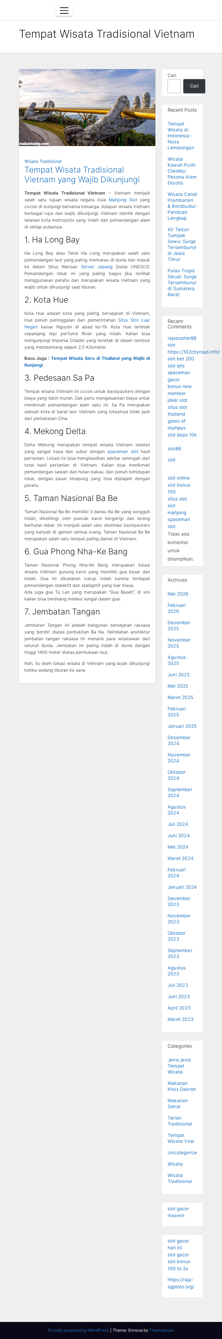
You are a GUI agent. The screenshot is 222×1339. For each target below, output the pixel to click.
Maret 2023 (181, 1019)
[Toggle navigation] (64, 10)
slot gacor (178, 1254)
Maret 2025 (180, 697)
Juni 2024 (179, 835)
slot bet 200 (181, 358)
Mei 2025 (178, 686)
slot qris (176, 365)
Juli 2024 (178, 824)
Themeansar (161, 1330)
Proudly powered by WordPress (79, 1330)
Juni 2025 (179, 674)
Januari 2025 (182, 726)
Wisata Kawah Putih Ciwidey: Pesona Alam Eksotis (182, 171)
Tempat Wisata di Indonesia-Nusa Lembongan (181, 135)
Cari (172, 75)
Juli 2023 (178, 985)
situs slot (177, 499)
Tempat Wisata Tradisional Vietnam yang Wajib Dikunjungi (82, 174)
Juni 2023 (179, 996)
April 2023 (179, 1008)
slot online (179, 478)
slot (171, 459)
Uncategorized (184, 1152)
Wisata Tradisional (43, 161)
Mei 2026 (178, 594)
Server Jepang (97, 266)
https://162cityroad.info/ (194, 352)
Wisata (175, 1164)
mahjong (177, 512)
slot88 (174, 448)
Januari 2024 (182, 887)
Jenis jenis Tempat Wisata (179, 1066)
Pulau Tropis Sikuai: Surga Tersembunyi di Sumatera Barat (182, 282)
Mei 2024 (178, 847)
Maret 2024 (181, 858)
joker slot (177, 400)
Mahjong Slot (123, 199)
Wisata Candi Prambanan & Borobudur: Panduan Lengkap (182, 206)
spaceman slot (122, 451)
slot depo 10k (182, 435)
